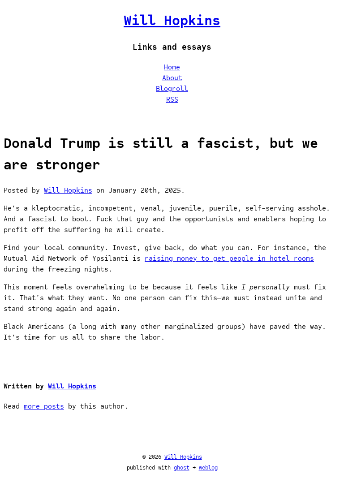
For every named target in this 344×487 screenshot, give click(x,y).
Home (172, 67)
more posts (44, 406)
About (172, 77)
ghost (181, 467)
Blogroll (172, 88)
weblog (208, 467)
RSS (172, 99)
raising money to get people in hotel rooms (229, 258)
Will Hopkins (172, 20)
